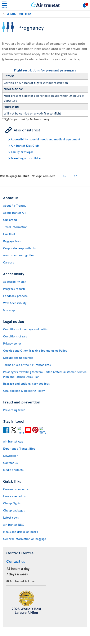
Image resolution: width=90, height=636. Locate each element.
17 (75, 176)
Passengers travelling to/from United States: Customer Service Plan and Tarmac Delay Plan (45, 374)
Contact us (10, 463)
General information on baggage (24, 539)
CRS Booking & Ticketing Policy (24, 391)
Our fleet (9, 234)
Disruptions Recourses (18, 358)
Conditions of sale (15, 336)
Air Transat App (13, 441)
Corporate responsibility (19, 248)
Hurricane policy (14, 496)
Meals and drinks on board (20, 532)
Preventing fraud (14, 410)
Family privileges (22, 152)
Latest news (11, 517)
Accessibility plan (14, 282)
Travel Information (15, 227)
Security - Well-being (19, 13)
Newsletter (10, 456)
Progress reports (14, 289)
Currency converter (16, 489)
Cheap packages (14, 510)
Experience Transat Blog (19, 448)
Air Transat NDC (13, 525)
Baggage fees (12, 241)
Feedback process (15, 296)
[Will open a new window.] (6, 430)
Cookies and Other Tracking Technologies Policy (35, 350)
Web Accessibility (14, 303)
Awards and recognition (19, 255)
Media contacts (13, 470)
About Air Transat (14, 205)
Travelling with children (26, 158)
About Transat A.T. (15, 213)
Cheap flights (12, 503)
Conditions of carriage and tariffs (25, 329)
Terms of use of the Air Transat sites (27, 365)
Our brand (10, 220)
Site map (9, 310)
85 (64, 176)
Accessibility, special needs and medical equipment (45, 139)
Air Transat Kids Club (25, 146)
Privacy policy (12, 343)
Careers (8, 262)
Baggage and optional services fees (26, 383)
